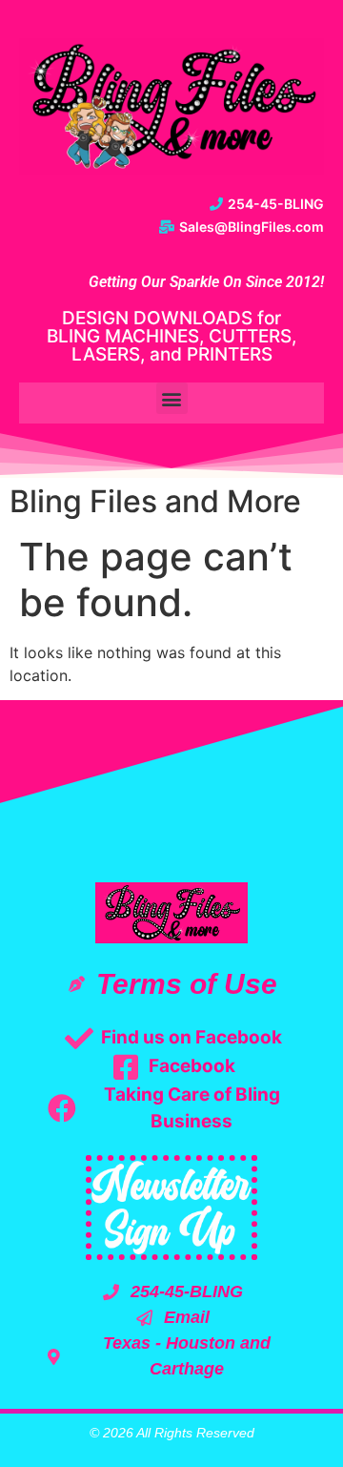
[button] (172, 398)
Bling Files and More (155, 501)
